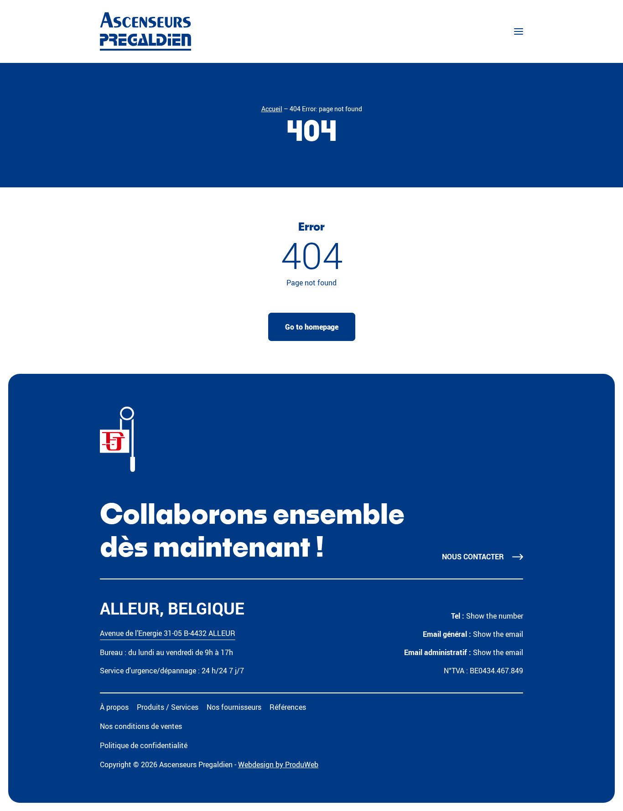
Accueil (271, 108)
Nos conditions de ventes (141, 726)
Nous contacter (473, 557)
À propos (114, 707)
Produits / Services (167, 707)
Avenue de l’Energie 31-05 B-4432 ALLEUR (167, 633)
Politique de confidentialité (143, 745)
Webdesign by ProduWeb (278, 764)
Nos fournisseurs (234, 707)
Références (288, 707)
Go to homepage (311, 327)
